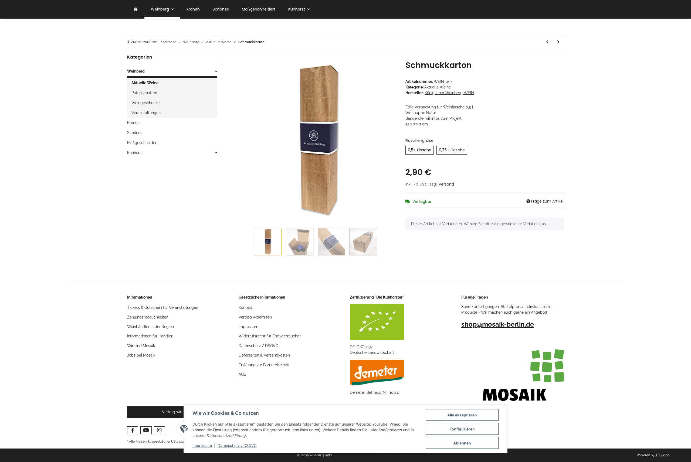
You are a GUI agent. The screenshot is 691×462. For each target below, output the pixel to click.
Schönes (134, 133)
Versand (446, 184)
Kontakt (245, 307)
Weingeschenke (145, 103)
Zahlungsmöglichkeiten (147, 317)
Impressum (202, 445)
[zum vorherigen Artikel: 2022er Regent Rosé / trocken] (547, 42)
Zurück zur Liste (144, 42)
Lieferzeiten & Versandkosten (264, 355)
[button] (172, 72)
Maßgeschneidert (142, 143)
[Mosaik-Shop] (135, 9)
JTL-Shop (662, 455)
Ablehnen (462, 443)
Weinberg (136, 71)
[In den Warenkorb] (243, 57)
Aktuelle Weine (437, 87)
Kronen (133, 123)
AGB (242, 374)
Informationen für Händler (149, 336)
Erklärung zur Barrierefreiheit (264, 365)
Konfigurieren (462, 429)
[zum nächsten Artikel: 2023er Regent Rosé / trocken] (558, 42)
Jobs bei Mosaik (141, 355)
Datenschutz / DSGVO (237, 445)
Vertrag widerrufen (255, 317)
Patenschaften (144, 93)
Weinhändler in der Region (150, 326)
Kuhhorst (135, 152)
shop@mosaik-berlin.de (497, 324)
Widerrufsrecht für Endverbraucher (270, 336)
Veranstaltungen (146, 113)
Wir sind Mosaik (141, 346)
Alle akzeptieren (462, 415)
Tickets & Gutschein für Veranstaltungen (162, 307)
